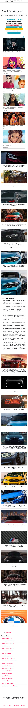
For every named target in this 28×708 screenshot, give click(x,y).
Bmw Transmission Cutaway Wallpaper (10, 685)
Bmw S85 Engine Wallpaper (7, 663)
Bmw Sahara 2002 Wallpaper (8, 648)
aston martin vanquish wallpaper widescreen (14, 29)
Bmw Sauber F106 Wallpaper (8, 665)
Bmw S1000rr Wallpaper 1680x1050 (9, 661)
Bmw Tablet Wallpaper (6, 675)
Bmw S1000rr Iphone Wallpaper (8, 658)
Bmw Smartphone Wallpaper (7, 651)
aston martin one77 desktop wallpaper (14, 23)
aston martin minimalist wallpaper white (14, 27)
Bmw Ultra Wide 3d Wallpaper (8, 683)
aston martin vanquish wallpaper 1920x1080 (14, 19)
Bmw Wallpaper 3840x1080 (7, 656)
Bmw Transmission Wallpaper (8, 643)
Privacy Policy (16, 705)
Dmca (4, 705)
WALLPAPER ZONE (13, 1)
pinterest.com (8, 632)
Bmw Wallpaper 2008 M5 (7, 638)
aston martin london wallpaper (14, 33)
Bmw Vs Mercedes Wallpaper (8, 668)
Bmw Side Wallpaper (6, 680)
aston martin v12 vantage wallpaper (14, 21)
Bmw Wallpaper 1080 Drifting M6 (8, 641)
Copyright (23, 705)
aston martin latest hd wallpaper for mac (14, 31)
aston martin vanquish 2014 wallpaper (14, 25)
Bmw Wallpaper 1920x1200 (7, 673)
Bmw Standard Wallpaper (7, 670)
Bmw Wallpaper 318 (6, 646)
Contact (9, 705)
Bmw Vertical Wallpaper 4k (7, 678)
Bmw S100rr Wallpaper (6, 653)
